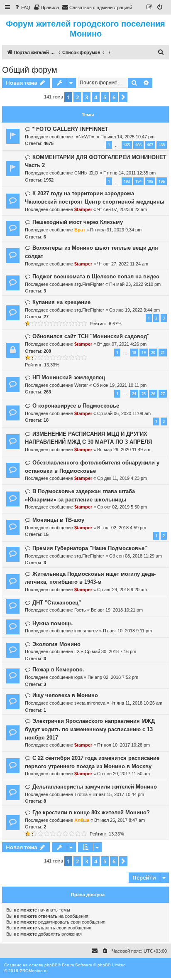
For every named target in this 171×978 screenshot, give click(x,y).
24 (134, 393)
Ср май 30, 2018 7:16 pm (110, 651)
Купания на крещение (61, 302)
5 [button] (104, 97)
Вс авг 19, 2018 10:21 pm (117, 609)
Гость (80, 609)
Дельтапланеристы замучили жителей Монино (94, 787)
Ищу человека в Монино (65, 695)
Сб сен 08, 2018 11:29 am (135, 555)
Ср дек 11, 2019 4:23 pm (122, 478)
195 (150, 181)
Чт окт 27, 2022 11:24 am (122, 263)
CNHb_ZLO (86, 172)
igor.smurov (86, 630)
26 (153, 393)
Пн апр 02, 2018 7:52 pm (113, 677)
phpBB (51, 965)
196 (162, 181)
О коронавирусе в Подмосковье (75, 406)
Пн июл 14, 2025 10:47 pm (127, 136)
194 (138, 181)
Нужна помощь (52, 623)
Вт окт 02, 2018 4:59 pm (121, 527)
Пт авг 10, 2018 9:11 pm (127, 630)
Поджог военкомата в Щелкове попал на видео (95, 276)
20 (153, 352)
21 (163, 352)
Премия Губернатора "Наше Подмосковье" (89, 548)
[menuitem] (22, 7)
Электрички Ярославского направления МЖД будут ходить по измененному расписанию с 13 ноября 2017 (90, 729)
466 (138, 144)
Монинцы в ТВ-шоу (58, 520)
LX (77, 651)
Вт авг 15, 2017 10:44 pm (118, 794)
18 (134, 352)
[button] (123, 97)
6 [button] (113, 97)
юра (78, 677)
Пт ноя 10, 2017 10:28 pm (123, 744)
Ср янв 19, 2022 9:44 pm (134, 309)
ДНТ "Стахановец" (56, 603)
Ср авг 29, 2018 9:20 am (122, 589)
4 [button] (95, 97)
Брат (79, 229)
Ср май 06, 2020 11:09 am (124, 413)
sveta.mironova (89, 702)
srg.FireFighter (89, 284)
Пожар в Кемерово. (58, 669)
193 (127, 181)
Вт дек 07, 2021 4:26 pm (122, 344)
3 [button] (86, 97)
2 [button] (77, 97)
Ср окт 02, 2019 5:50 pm (122, 506)
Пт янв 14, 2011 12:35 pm (129, 172)
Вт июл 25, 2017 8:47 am (119, 820)
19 (144, 352)
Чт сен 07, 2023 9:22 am (122, 209)
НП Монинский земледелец (68, 377)
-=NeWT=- (84, 136)
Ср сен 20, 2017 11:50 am (123, 773)
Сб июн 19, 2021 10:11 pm (120, 385)
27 (163, 393)
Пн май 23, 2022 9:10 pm (135, 284)
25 (144, 393)
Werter (81, 385)
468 (162, 144)
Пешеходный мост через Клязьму (77, 222)
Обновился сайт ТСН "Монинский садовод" (90, 336)
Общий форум (29, 69)
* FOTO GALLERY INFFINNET (70, 129)
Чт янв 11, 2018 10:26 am (136, 702)
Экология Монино (56, 644)
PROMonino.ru (34, 970)
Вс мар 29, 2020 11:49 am (123, 449)
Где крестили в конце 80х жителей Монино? (91, 812)
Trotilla (81, 794)
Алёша (81, 820)
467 (150, 144)
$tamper (83, 209)
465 (127, 144)
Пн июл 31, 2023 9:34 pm (116, 229)
